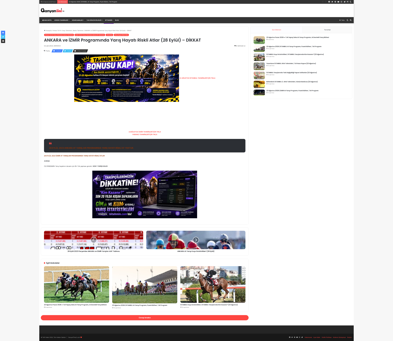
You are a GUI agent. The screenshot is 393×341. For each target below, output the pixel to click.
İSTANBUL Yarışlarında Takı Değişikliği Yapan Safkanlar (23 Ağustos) (291, 73)
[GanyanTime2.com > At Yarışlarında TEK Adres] (52, 10)
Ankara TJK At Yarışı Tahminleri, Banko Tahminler (68, 30)
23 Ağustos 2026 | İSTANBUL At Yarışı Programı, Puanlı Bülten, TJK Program (139, 305)
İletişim (349, 337)
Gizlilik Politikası (327, 337)
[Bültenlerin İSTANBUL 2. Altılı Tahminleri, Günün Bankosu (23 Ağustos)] (259, 84)
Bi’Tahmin (108, 20)
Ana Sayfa (47, 20)
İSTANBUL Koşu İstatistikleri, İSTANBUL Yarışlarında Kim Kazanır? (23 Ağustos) (209, 305)
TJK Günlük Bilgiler (94, 20)
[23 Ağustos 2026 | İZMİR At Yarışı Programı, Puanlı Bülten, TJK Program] (259, 93)
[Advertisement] (144, 116)
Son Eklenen (276, 30)
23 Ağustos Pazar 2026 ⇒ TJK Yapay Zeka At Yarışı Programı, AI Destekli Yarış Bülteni (75, 305)
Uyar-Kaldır (316, 337)
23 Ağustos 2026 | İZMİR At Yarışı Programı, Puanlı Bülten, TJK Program (292, 91)
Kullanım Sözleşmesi (339, 337)
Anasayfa (48, 30)
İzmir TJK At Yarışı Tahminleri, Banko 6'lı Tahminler (90, 35)
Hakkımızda (308, 337)
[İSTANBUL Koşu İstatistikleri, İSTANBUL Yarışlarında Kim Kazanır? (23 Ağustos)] (212, 284)
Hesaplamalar (77, 20)
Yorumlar (327, 30)
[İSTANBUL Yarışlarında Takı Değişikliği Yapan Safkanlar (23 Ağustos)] (259, 75)
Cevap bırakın (145, 318)
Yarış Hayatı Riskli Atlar (121, 35)
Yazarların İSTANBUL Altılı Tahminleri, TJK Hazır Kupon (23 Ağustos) (291, 63)
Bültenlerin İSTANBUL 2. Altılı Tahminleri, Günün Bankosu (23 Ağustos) (292, 82)
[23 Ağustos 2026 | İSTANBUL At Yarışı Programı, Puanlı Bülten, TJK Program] (144, 284)
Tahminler (109, 35)
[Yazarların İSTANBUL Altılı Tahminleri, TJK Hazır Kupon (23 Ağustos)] (259, 66)
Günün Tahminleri (61, 20)
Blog (117, 20)
